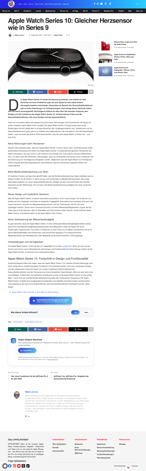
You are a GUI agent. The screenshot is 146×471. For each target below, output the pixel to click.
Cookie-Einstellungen (105, 454)
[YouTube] (19, 466)
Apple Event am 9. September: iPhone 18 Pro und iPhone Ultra (124, 70)
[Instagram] (14, 466)
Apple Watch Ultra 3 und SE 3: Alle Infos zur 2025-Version (35, 292)
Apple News (58, 35)
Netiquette (79, 444)
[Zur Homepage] (11, 4)
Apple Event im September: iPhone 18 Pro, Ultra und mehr (125, 56)
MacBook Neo (50, 11)
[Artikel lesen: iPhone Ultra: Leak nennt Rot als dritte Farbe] (105, 46)
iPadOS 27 (27, 11)
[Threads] (23, 466)
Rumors (30, 4)
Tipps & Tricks (39, 4)
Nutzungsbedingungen (106, 451)
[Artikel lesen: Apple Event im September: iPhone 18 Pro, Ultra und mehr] (105, 58)
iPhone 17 (95, 11)
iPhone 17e (64, 11)
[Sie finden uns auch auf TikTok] (110, 4)
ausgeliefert (67, 246)
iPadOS (121, 11)
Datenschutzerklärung (105, 447)
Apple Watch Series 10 (33, 322)
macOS (38, 11)
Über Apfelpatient (59, 444)
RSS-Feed (78, 453)
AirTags (75, 11)
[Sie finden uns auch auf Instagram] (98, 4)
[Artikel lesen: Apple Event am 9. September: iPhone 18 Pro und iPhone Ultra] (105, 71)
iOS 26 (85, 11)
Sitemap (122, 444)
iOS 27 (16, 11)
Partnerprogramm (52, 359)
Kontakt (55, 447)
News (25, 4)
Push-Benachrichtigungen (83, 448)
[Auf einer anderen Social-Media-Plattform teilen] (91, 92)
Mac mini (139, 11)
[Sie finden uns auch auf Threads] (105, 4)
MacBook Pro (109, 11)
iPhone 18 (6, 11)
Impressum (101, 444)
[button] (5, 466)
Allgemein (66, 4)
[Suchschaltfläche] (137, 4)
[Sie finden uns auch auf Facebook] (94, 4)
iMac (130, 11)
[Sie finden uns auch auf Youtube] (101, 4)
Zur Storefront (26, 350)
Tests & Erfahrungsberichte (53, 4)
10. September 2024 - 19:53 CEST (40, 35)
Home (20, 4)
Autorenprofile (58, 451)
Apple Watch (17, 322)
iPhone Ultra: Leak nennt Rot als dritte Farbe (125, 43)
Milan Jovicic (19, 35)
